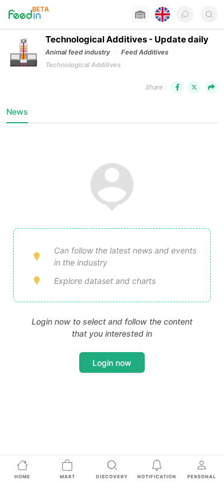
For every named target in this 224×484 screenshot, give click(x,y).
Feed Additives (144, 52)
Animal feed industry (77, 52)
